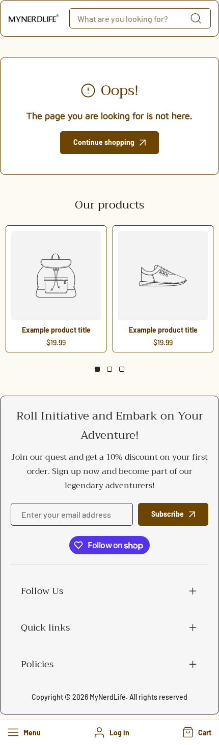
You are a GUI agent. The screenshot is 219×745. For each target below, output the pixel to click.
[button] (195, 732)
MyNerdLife (108, 697)
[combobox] (140, 18)
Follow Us (42, 591)
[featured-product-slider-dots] (97, 369)
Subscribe (167, 514)
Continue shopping (103, 142)
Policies (37, 664)
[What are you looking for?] (195, 18)
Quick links (45, 627)
